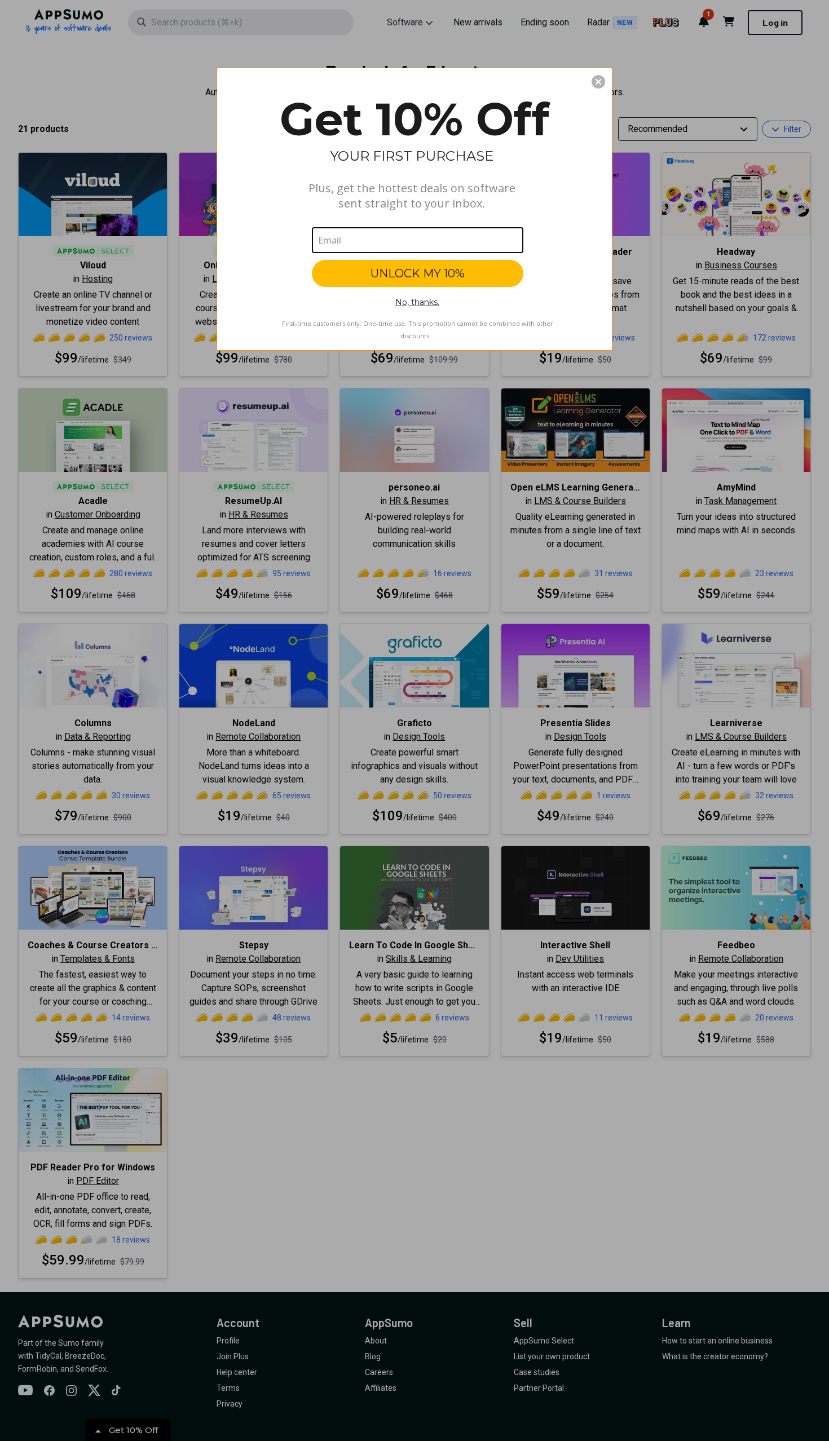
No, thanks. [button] (417, 302)
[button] (598, 82)
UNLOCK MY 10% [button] (418, 273)
